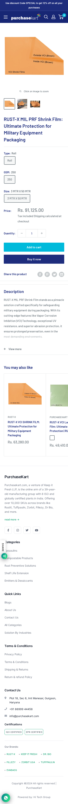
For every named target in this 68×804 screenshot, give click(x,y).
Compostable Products (19, 558)
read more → (12, 519)
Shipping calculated (46, 216)
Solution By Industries (18, 632)
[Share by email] (61, 274)
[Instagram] (17, 530)
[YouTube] (36, 530)
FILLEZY (11, 762)
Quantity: (9, 233)
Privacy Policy (13, 654)
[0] (61, 17)
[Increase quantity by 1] (42, 233)
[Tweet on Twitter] (54, 274)
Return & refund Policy (18, 677)
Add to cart (34, 247)
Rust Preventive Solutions (20, 565)
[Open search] (46, 17)
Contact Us (11, 617)
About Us (10, 609)
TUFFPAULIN (48, 762)
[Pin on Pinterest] (47, 274)
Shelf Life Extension (17, 573)
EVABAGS (12, 770)
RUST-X (12, 416)
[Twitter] (27, 530)
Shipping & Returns (16, 669)
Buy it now (34, 259)
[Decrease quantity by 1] (22, 233)
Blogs (8, 602)
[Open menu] (6, 17)
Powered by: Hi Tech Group (34, 797)
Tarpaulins (11, 550)
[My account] (53, 17)
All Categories (13, 625)
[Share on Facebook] (40, 274)
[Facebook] (8, 530)
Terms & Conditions (16, 662)
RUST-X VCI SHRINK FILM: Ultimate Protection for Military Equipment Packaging (24, 428)
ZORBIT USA (28, 762)
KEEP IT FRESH (29, 754)
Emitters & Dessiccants (19, 580)
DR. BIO (47, 754)
